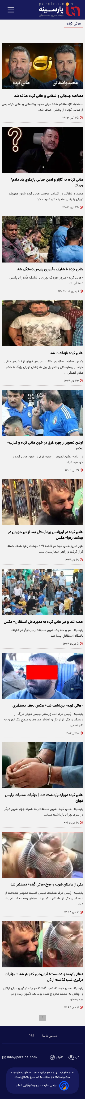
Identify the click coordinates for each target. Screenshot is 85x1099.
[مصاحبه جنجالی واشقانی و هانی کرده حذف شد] (42, 66)
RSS (31, 1036)
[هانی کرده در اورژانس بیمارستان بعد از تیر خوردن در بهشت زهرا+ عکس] (42, 502)
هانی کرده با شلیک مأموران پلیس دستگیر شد (50, 269)
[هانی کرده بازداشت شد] (42, 323)
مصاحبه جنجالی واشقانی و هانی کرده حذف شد (48, 96)
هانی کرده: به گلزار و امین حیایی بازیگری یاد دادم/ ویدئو (47, 182)
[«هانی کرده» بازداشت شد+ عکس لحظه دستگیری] (42, 676)
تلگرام (59, 1057)
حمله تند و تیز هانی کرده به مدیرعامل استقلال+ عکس (43, 622)
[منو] (10, 10)
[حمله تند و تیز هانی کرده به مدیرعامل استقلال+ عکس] (42, 592)
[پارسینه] (57, 10)
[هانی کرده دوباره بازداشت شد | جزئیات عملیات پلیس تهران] (42, 765)
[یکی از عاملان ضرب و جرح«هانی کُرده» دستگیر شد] (42, 855)
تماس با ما (49, 1036)
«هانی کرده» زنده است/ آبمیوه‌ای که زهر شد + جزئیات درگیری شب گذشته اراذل (44, 977)
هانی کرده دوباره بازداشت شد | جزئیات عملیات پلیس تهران (44, 798)
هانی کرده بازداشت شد (66, 353)
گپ (77, 1057)
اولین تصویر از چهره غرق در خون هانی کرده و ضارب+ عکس (45, 445)
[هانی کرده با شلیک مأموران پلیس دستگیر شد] (42, 239)
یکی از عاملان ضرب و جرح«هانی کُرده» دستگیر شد (46, 885)
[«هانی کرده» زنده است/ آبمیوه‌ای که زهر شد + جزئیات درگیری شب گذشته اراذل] (42, 944)
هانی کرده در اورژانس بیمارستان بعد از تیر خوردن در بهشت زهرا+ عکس (45, 535)
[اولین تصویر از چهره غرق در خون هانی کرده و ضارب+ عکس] (42, 413)
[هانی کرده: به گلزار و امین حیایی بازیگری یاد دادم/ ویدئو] (42, 150)
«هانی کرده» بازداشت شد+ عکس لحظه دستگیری (48, 706)
